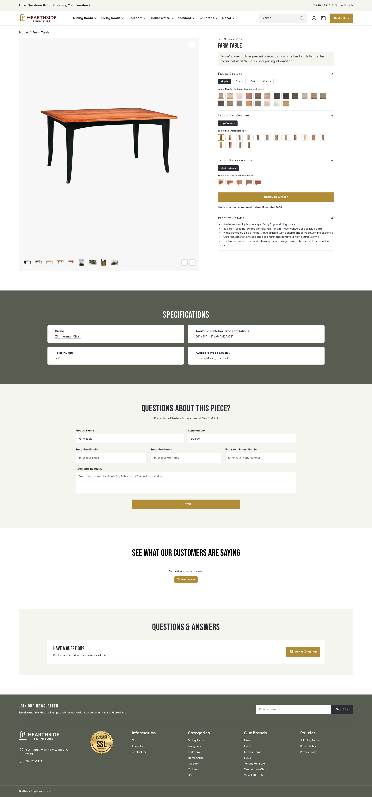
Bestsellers (341, 18)
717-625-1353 (322, 5)
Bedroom (135, 18)
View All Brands (253, 775)
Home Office (160, 18)
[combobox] (283, 18)
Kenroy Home (252, 752)
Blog (134, 740)
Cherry (267, 81)
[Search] (302, 18)
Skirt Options (228, 168)
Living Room (110, 18)
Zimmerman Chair (68, 336)
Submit (186, 504)
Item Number (196, 430)
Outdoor (184, 18)
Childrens (207, 18)
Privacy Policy (308, 752)
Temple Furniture (254, 763)
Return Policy (308, 746)
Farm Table (41, 32)
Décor (226, 18)
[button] (85, 18)
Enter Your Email (87, 449)
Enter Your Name (161, 449)
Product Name (85, 430)
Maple (224, 81)
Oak (253, 81)
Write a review (186, 579)
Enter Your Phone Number (241, 449)
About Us (137, 746)
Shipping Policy (309, 740)
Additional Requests (89, 468)
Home (23, 32)
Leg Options (228, 123)
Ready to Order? (276, 197)
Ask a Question (305, 651)
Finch (247, 746)
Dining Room (83, 18)
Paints (239, 81)
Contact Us (139, 752)
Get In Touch (343, 5)
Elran (247, 740)
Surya (247, 757)
